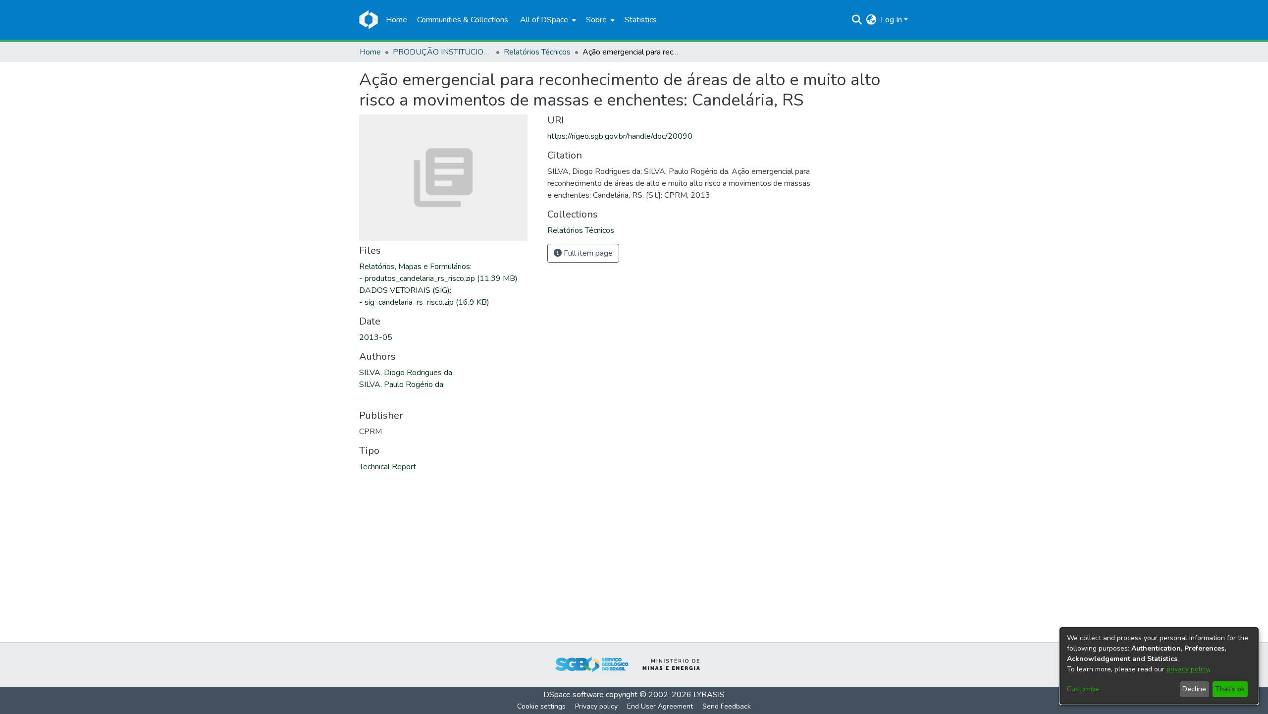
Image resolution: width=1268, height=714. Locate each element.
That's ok (1230, 689)
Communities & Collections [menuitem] (462, 19)
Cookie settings (541, 706)
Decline (1194, 689)
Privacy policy (596, 706)
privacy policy (1187, 669)
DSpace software (573, 694)
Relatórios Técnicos (537, 52)
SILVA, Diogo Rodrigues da (405, 372)
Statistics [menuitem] (641, 19)
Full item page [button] (587, 253)
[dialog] (1159, 666)
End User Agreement (660, 706)
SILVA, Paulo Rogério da (401, 384)
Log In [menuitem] (891, 19)
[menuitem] (547, 20)
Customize (1083, 689)
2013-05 (375, 337)
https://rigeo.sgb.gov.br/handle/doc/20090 (619, 136)
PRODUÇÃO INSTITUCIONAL (442, 52)
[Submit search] (857, 20)
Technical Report (387, 466)
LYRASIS (709, 694)
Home (370, 52)
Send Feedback (726, 706)
